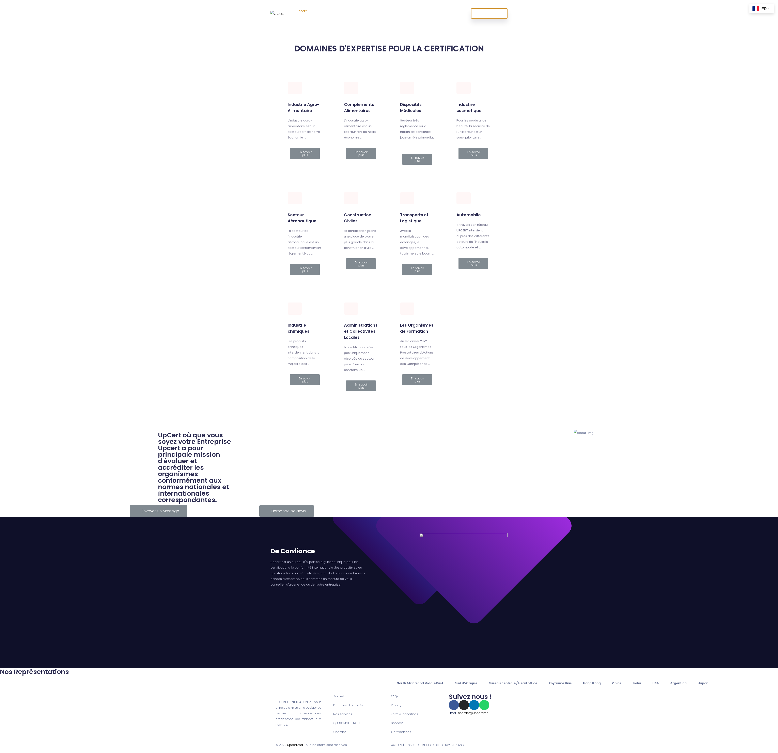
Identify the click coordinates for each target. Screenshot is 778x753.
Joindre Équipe (408, 13)
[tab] (420, 683)
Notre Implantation (382, 13)
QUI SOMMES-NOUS (347, 723)
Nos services (342, 714)
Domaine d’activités (326, 13)
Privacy (396, 705)
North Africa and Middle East (420, 683)
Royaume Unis (560, 683)
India (637, 683)
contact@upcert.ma (473, 713)
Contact (339, 732)
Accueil (338, 696)
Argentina (678, 683)
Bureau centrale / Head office (513, 683)
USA (655, 683)
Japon (703, 683)
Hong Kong (592, 683)
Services (397, 723)
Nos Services (355, 13)
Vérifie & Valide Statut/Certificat (441, 13)
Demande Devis (489, 13)
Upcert (302, 11)
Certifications (401, 732)
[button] (305, 153)
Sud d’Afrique (466, 683)
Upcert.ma (295, 745)
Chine (616, 683)
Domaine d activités (348, 705)
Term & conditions (404, 714)
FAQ (394, 696)
